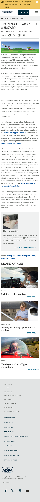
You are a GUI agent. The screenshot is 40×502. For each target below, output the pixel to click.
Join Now (24, 12)
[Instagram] (20, 491)
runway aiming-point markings (15, 133)
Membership (8, 392)
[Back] (2, 18)
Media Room (8, 422)
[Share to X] (14, 35)
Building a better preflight (14, 294)
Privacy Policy (9, 441)
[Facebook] (5, 491)
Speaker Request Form (11, 411)
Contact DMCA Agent (12, 455)
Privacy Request (10, 460)
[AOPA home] (7, 13)
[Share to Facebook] (9, 35)
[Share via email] (24, 35)
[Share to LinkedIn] (19, 35)
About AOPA (8, 384)
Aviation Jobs (9, 446)
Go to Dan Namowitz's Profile (25, 248)
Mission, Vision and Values (12, 396)
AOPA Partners (9, 407)
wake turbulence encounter (11, 143)
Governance (8, 400)
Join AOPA (7, 388)
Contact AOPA (9, 418)
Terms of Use (9, 432)
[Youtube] (27, 491)
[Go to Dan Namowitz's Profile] (10, 228)
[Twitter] (12, 491)
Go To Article (31, 297)
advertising (8, 427)
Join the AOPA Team (10, 404)
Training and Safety (13, 256)
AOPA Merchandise (11, 450)
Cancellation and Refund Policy (17, 436)
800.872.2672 (5, 482)
